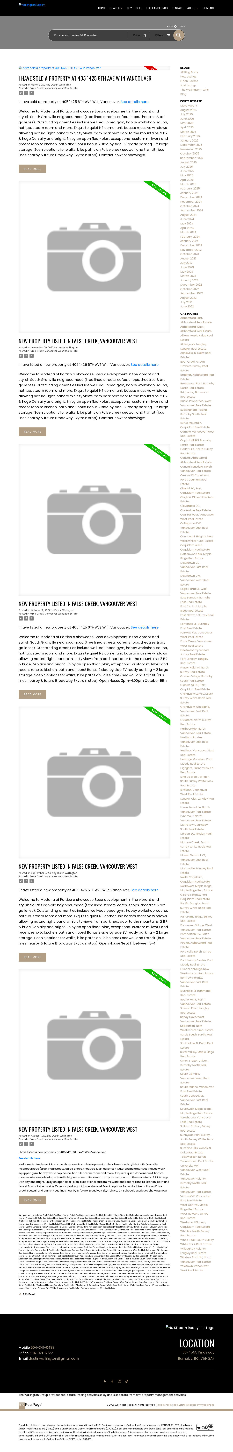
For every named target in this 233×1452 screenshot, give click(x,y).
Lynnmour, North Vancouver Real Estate (90, 1253)
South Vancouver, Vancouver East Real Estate (194, 1100)
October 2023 (189, 254)
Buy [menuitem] (129, 8)
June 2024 (187, 219)
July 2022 (186, 302)
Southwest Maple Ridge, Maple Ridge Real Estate (48, 1276)
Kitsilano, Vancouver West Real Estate (131, 1250)
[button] (105, 1381)
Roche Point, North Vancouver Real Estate (81, 1267)
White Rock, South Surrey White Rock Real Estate (129, 1285)
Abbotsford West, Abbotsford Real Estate (88, 1215)
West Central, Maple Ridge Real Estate (137, 1282)
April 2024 (187, 228)
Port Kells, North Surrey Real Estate (41, 1264)
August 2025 (188, 162)
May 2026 (186, 123)
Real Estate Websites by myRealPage (193, 1404)
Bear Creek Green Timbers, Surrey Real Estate (74, 1218)
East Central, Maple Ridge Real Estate (140, 1235)
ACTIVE (170, 26)
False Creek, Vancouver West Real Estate (54, 88)
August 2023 (188, 258)
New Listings (188, 77)
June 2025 (187, 171)
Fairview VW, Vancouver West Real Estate (91, 1238)
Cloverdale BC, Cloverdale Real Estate (47, 1230)
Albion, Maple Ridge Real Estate (121, 1215)
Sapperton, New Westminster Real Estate (38, 1270)
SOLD (182, 26)
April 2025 (187, 180)
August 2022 (188, 298)
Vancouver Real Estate (72, 1282)
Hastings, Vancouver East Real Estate (117, 1247)
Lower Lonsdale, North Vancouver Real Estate (50, 1253)
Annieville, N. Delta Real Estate (39, 1218)
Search (115, 8)
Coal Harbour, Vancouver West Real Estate (84, 1230)
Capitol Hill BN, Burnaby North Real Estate (79, 1224)
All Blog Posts (189, 72)
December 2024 (191, 197)
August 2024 (188, 215)
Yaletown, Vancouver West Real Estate (98, 1288)
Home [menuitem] (102, 8)
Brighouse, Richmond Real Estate (34, 1221)
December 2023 (191, 245)
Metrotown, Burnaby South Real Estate (126, 1253)
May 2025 (186, 175)
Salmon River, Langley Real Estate (116, 1267)
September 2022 (191, 293)
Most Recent (188, 106)
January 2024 (189, 241)
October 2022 (189, 289)
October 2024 (189, 206)
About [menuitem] (191, 8)
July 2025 (186, 167)
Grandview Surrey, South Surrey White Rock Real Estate (55, 1244)
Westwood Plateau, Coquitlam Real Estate (56, 1285)
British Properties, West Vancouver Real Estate (70, 1221)
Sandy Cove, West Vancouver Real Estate (151, 1267)
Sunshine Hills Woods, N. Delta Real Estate (66, 1279)
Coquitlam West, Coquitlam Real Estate (60, 1232)
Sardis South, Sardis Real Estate (72, 1270)
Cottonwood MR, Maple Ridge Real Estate (97, 1232)
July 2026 (186, 114)
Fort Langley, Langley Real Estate (51, 1241)
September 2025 (191, 158)
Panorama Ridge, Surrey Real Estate (42, 1261)
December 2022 (191, 285)
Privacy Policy (164, 1404)
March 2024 (188, 232)
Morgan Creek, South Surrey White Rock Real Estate (49, 1256)
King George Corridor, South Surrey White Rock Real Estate (87, 1250)
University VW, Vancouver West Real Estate (147, 1279)
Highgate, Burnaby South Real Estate (43, 1250)
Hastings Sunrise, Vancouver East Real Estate (78, 1247)
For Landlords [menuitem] (157, 8)
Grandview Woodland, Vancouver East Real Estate (103, 1244)
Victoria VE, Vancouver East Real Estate (101, 1282)
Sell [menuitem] (139, 8)
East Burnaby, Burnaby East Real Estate (103, 1235)
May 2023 (186, 272)
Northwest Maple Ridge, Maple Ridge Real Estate (62, 1259)
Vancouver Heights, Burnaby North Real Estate (40, 1282)
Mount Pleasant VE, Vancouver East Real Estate (94, 1256)
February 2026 (190, 136)
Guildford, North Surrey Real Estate (143, 1244)
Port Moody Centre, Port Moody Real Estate (77, 1264)
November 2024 (191, 202)
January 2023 (189, 280)
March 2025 (188, 184)
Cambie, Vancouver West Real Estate (42, 1224)
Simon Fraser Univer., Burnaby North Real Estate (194, 1065)
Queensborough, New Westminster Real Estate (118, 1264)
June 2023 (187, 267)
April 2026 (187, 127)
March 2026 (188, 132)
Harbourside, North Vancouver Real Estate (38, 1247)
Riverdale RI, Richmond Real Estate (46, 1267)
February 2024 (190, 237)
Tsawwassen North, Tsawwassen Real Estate (106, 1279)
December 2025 (191, 145)
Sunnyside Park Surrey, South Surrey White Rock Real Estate (196, 1139)
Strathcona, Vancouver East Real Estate (89, 1276)
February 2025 (190, 189)
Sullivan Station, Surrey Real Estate (124, 1276)
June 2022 (187, 306)
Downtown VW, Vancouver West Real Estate (194, 580)
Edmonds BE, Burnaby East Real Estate (54, 1238)
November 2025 (191, 149)
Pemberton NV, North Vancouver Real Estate (123, 1261)
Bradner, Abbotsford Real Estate (110, 1218)
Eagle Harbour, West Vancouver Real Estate (64, 1235)
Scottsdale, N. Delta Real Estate (102, 1270)
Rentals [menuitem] (177, 8)
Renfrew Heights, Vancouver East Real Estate (194, 982)
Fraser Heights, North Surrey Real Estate (85, 1241)
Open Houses (189, 81)
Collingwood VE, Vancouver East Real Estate (124, 1230)
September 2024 (191, 210)
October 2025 (189, 154)
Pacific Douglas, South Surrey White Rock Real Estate (195, 907)
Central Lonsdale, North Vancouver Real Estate (47, 1227)
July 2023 (186, 263)
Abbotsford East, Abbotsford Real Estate (51, 1215)
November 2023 (191, 250)
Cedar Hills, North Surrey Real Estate (116, 1224)
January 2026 (189, 141)
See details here (135, 101)
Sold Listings (188, 85)
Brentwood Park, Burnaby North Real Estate (145, 1218)
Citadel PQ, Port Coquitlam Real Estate (131, 1227)
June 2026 (187, 119)
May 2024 (186, 223)
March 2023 (188, 276)
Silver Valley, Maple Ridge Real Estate (135, 1270)
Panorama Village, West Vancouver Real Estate (81, 1261)
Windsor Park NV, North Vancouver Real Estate (58, 1288)
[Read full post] (94, 70)
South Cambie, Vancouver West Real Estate (70, 1273)
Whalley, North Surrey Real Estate (91, 1285)
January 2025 (189, 193)
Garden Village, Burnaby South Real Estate (124, 1241)
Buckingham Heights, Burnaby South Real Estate (114, 1221)
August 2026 (188, 110)
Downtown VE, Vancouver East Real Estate (137, 1232)
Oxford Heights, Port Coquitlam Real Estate (104, 1259)
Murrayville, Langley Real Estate (131, 1256)
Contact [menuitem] (208, 8)
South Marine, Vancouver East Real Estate (110, 1273)
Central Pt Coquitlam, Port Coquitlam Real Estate (91, 1227)
